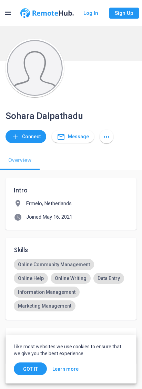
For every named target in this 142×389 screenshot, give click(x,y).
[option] (54, 264)
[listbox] (71, 285)
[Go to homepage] (47, 13)
